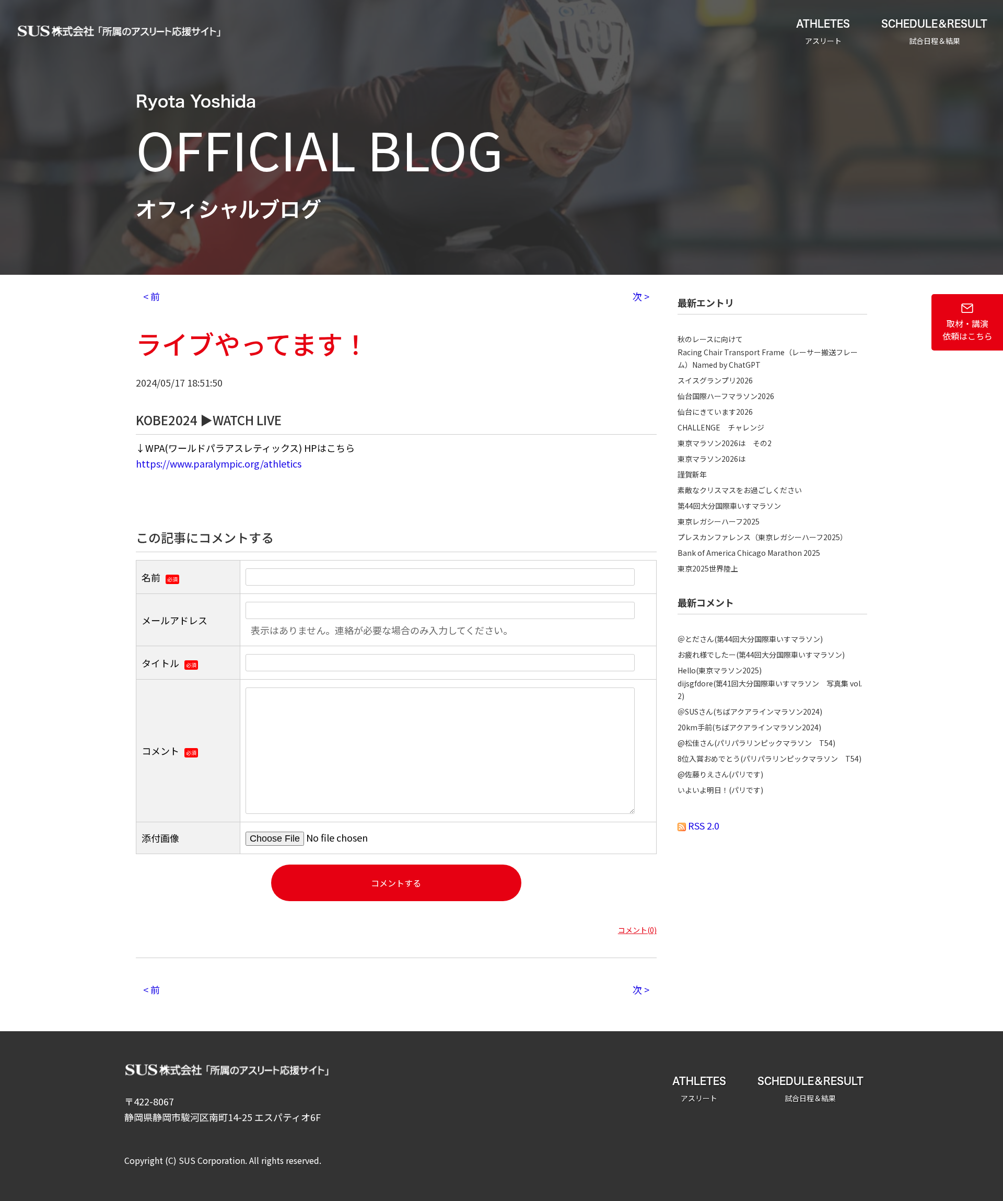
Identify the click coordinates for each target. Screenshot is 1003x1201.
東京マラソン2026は (711, 458)
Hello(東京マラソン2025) (720, 670)
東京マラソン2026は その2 (725, 443)
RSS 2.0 (702, 825)
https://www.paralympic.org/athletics (218, 463)
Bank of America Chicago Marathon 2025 (749, 552)
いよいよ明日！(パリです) (720, 790)
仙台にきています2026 (715, 411)
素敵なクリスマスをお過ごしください (740, 490)
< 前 (151, 296)
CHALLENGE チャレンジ (721, 427)
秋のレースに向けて (710, 339)
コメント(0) (637, 930)
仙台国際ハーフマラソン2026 (726, 396)
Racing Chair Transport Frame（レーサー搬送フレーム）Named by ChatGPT (768, 358)
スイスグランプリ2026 (715, 380)
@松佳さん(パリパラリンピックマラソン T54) (756, 743)
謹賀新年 (692, 474)
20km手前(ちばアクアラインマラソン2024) (749, 727)
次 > (641, 296)
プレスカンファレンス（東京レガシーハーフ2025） (762, 537)
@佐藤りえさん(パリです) (720, 774)
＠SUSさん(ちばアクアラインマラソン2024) (750, 711)
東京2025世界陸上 (708, 568)
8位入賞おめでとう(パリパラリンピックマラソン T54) (769, 758)
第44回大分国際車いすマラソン (729, 505)
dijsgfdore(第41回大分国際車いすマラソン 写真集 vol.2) (770, 689)
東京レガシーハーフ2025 (719, 521)
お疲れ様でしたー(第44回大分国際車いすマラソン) (761, 654)
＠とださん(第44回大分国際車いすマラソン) (750, 639)
